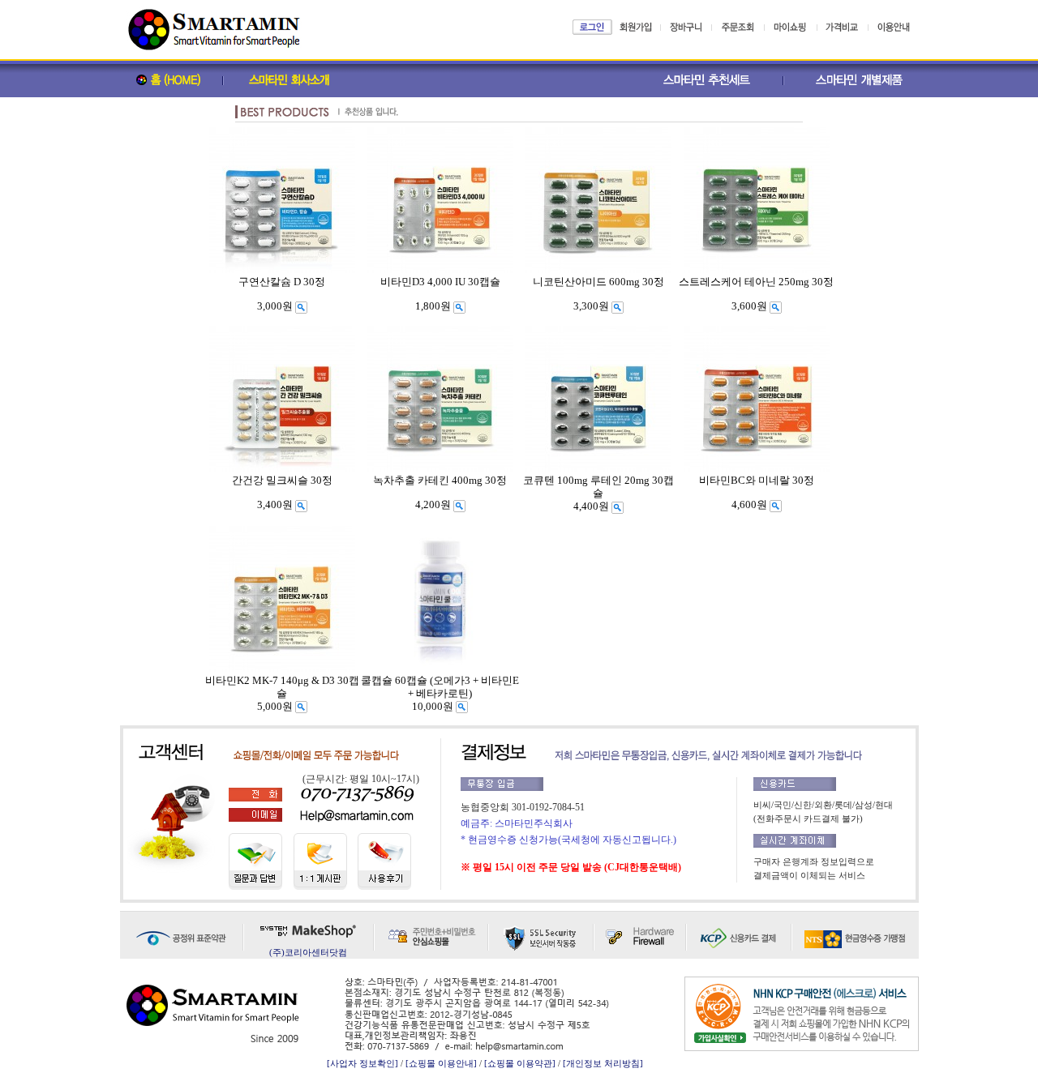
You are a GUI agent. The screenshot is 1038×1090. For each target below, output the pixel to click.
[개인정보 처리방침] (603, 1063)
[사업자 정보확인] (362, 1063)
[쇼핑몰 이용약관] (519, 1063)
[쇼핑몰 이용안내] (441, 1063)
